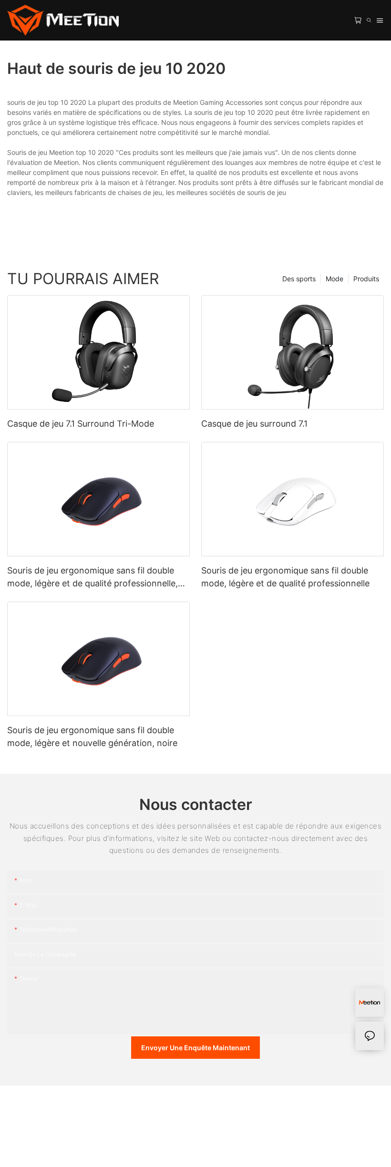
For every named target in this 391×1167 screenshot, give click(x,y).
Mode (334, 279)
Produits (366, 279)
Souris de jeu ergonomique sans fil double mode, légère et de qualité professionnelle (285, 576)
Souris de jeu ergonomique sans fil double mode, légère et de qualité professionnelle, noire (92, 577)
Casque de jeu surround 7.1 (254, 424)
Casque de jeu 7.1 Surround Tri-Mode (80, 424)
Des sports (299, 279)
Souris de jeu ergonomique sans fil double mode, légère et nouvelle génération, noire (92, 736)
